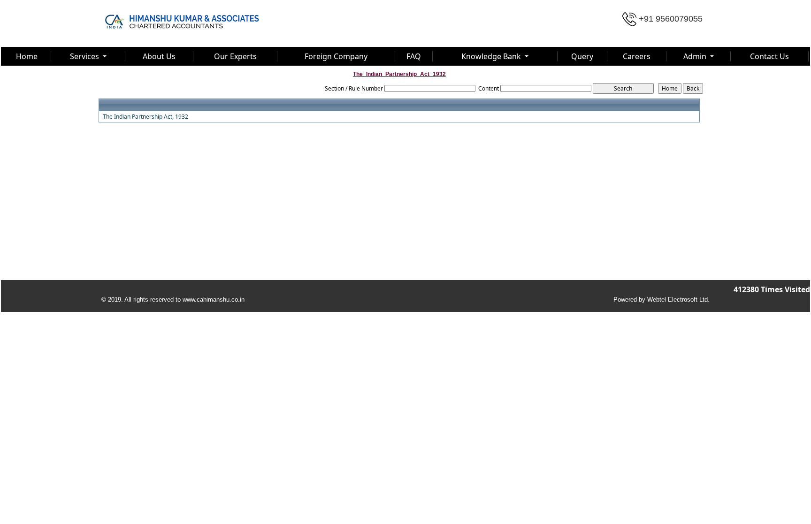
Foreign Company (336, 56)
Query (582, 56)
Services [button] (85, 56)
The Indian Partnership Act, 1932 (145, 117)
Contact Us (769, 56)
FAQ (413, 56)
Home (27, 56)
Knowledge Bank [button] (492, 56)
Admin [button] (695, 56)
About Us (159, 56)
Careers (636, 56)
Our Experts (235, 56)
